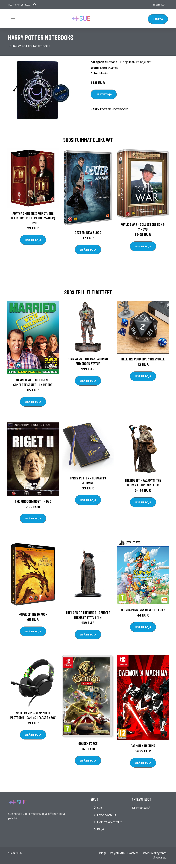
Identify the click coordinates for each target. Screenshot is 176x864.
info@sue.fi (159, 4)
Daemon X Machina (143, 745)
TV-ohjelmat (143, 62)
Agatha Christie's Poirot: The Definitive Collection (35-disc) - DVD (33, 218)
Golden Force (87, 743)
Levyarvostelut (106, 815)
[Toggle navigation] (12, 18)
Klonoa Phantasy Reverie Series (142, 610)
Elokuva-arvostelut (109, 822)
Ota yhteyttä (117, 853)
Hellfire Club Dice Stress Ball (143, 359)
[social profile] (34, 4)
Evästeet (132, 853)
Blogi (100, 829)
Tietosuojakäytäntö (154, 853)
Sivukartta (160, 857)
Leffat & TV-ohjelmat (120, 62)
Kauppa (158, 19)
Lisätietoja (104, 94)
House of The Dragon (33, 614)
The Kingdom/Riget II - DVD (33, 501)
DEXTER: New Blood (88, 232)
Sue (99, 808)
